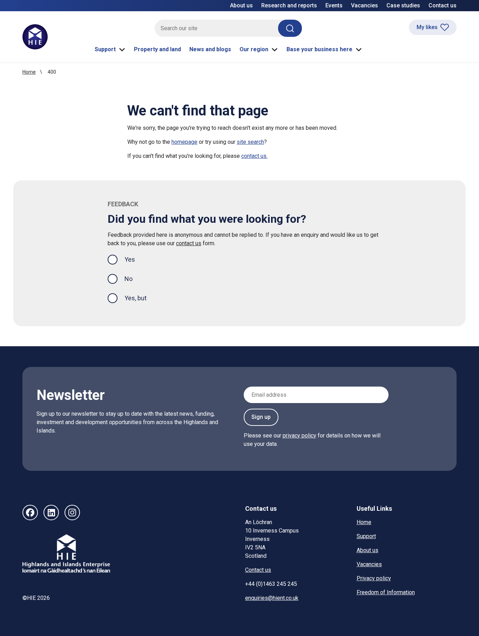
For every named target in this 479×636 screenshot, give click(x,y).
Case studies (403, 5)
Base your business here (319, 49)
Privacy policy (374, 578)
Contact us (443, 5)
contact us (188, 243)
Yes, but (135, 298)
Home (29, 72)
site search (250, 142)
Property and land (157, 49)
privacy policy (299, 435)
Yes (135, 259)
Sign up (261, 417)
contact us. (254, 156)
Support (105, 49)
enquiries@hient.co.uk (271, 598)
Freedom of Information (386, 592)
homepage (184, 142)
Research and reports (289, 5)
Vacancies (364, 5)
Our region (254, 49)
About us (241, 5)
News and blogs (210, 49)
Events (334, 5)
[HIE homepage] (35, 36)
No (128, 278)
